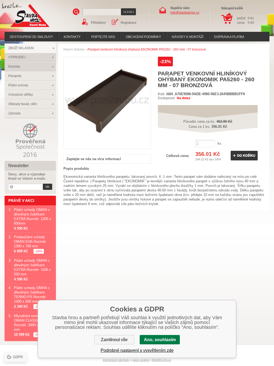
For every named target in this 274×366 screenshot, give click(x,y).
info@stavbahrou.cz (184, 12)
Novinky (14, 66)
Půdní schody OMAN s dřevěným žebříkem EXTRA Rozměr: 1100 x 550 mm (32, 267)
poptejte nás (103, 37)
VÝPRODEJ (17, 57)
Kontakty (72, 37)
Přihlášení (98, 23)
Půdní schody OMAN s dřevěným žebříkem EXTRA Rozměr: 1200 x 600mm (32, 216)
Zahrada (14, 113)
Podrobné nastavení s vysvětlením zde (137, 350)
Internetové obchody (116, 359)
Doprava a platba (229, 37)
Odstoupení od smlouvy (31, 37)
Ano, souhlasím (160, 339)
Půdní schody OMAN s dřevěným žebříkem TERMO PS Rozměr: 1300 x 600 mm (32, 294)
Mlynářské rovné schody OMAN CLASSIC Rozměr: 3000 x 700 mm (33, 323)
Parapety (14, 76)
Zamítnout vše (114, 339)
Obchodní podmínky (143, 37)
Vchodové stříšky (20, 95)
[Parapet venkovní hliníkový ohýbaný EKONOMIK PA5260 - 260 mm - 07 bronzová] (107, 143)
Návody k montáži (187, 37)
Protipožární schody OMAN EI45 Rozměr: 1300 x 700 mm (30, 241)
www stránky (141, 359)
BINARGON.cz (161, 359)
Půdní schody (18, 85)
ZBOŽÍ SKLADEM (21, 48)
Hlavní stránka (73, 49)
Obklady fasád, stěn (22, 104)
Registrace (128, 23)
